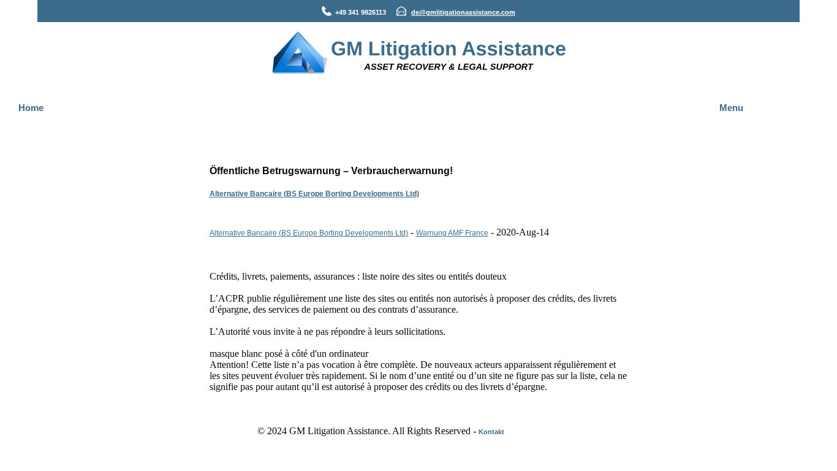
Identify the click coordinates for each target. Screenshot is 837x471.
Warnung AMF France (452, 233)
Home (31, 107)
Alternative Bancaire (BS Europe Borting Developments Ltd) (314, 194)
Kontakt (491, 431)
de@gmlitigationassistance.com (463, 12)
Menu (731, 107)
